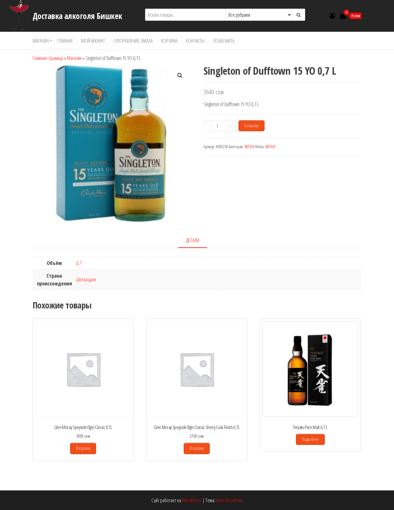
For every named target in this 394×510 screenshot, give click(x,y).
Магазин (41, 40)
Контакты (195, 40)
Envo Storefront (229, 500)
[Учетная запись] (332, 15)
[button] (180, 75)
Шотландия (85, 279)
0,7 (78, 262)
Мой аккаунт (93, 40)
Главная (64, 40)
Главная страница (48, 57)
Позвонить (224, 40)
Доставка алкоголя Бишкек (77, 15)
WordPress (192, 500)
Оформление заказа (133, 40)
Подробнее (310, 439)
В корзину (251, 125)
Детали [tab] (192, 240)
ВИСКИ (249, 146)
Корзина (169, 40)
